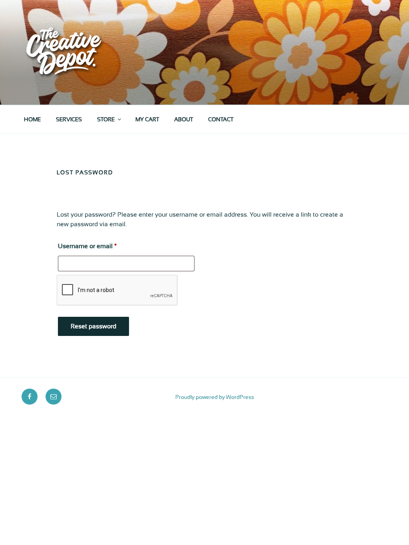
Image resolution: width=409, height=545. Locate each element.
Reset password (93, 326)
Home (32, 119)
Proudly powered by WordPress (214, 397)
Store (106, 119)
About (183, 119)
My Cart (147, 119)
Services (69, 119)
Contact (220, 119)
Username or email (100, 246)
